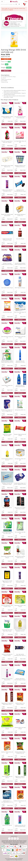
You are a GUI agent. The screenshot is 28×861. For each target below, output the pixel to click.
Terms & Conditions (15, 842)
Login (6, 8)
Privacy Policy (22, 842)
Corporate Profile (5, 840)
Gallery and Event (23, 841)
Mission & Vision (16, 841)
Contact (9, 842)
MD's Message (20, 840)
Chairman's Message (13, 840)
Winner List (5, 842)
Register (11, 9)
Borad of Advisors (9, 841)
